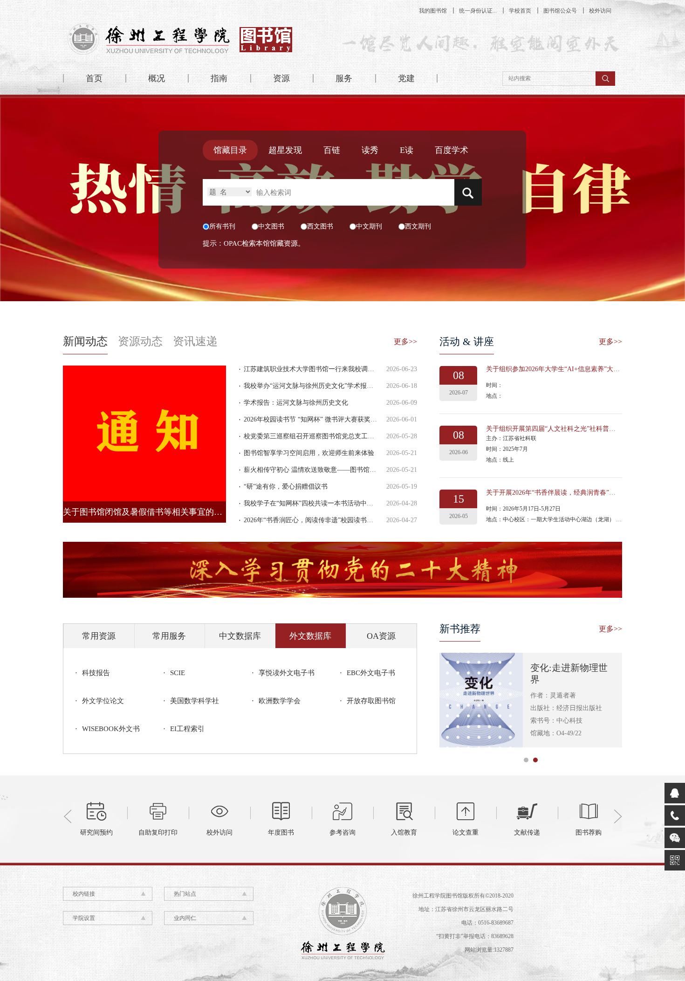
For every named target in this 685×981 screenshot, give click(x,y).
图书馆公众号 (560, 10)
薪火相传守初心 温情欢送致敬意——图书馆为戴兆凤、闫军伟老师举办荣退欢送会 (362, 469)
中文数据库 (240, 636)
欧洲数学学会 (280, 701)
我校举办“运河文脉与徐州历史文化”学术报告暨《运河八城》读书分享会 (348, 385)
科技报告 (96, 673)
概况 (156, 78)
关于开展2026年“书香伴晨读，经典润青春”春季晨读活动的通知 (577, 492)
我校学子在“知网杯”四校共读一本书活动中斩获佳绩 (318, 503)
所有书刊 (222, 226)
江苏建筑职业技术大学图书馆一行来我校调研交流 (315, 369)
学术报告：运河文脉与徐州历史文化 (296, 402)
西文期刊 (418, 226)
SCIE (177, 673)
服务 (344, 78)
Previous (67, 816)
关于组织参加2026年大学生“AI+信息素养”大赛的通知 (562, 369)
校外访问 (600, 10)
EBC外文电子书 (371, 673)
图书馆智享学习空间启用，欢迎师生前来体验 (309, 452)
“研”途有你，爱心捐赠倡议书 (286, 486)
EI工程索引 (187, 728)
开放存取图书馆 (371, 701)
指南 (219, 78)
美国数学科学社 (194, 701)
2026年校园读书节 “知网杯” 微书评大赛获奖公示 (314, 419)
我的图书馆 (433, 10)
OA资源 (381, 636)
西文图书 (320, 226)
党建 (406, 78)
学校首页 (520, 10)
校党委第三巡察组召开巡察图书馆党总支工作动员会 (319, 436)
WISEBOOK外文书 (111, 728)
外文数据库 (310, 636)
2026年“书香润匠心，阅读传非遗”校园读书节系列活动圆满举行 (334, 520)
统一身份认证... (478, 10)
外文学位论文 (103, 701)
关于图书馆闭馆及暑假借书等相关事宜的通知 (147, 512)
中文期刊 (369, 226)
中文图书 (271, 226)
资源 (281, 78)
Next (617, 816)
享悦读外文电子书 (287, 673)
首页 (94, 78)
